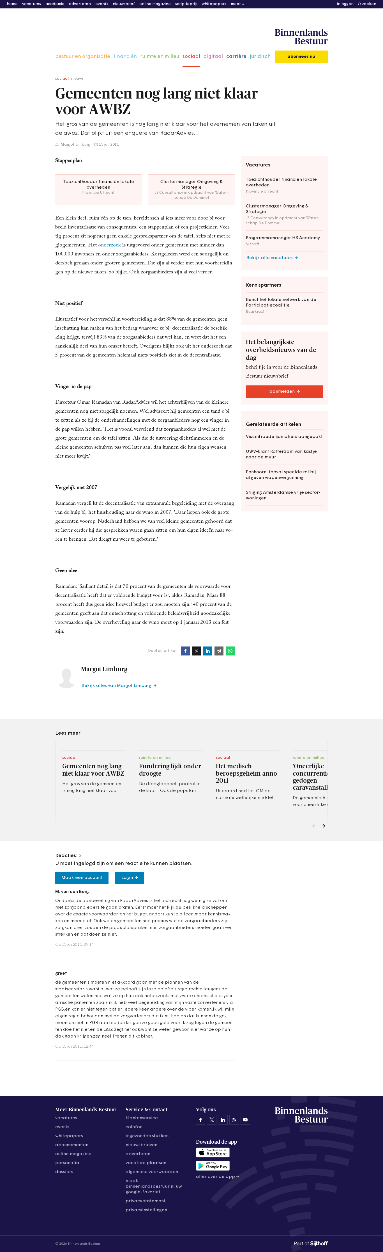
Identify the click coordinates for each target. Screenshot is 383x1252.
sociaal (191, 56)
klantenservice (142, 1118)
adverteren (80, 4)
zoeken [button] (369, 4)
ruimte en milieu (159, 56)
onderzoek (110, 245)
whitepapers (214, 4)
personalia (67, 1163)
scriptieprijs (186, 4)
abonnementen (71, 1145)
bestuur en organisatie (82, 56)
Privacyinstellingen (146, 1210)
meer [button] (236, 4)
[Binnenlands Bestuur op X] (211, 1119)
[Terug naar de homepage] (301, 37)
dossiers (64, 1172)
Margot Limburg (75, 145)
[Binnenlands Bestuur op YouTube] (245, 1119)
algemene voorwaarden (152, 1172)
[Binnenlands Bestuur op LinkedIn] (222, 1119)
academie (54, 4)
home (12, 4)
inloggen (345, 4)
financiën (125, 56)
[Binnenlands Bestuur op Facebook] (200, 1119)
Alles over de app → (217, 1177)
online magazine (155, 4)
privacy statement (145, 1201)
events (101, 4)
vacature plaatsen (146, 1163)
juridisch (260, 56)
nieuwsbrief (124, 4)
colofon (134, 1127)
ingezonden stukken (147, 1136)
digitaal (213, 56)
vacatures (31, 4)
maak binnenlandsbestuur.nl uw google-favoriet (154, 1186)
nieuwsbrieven (141, 1145)
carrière (236, 56)
